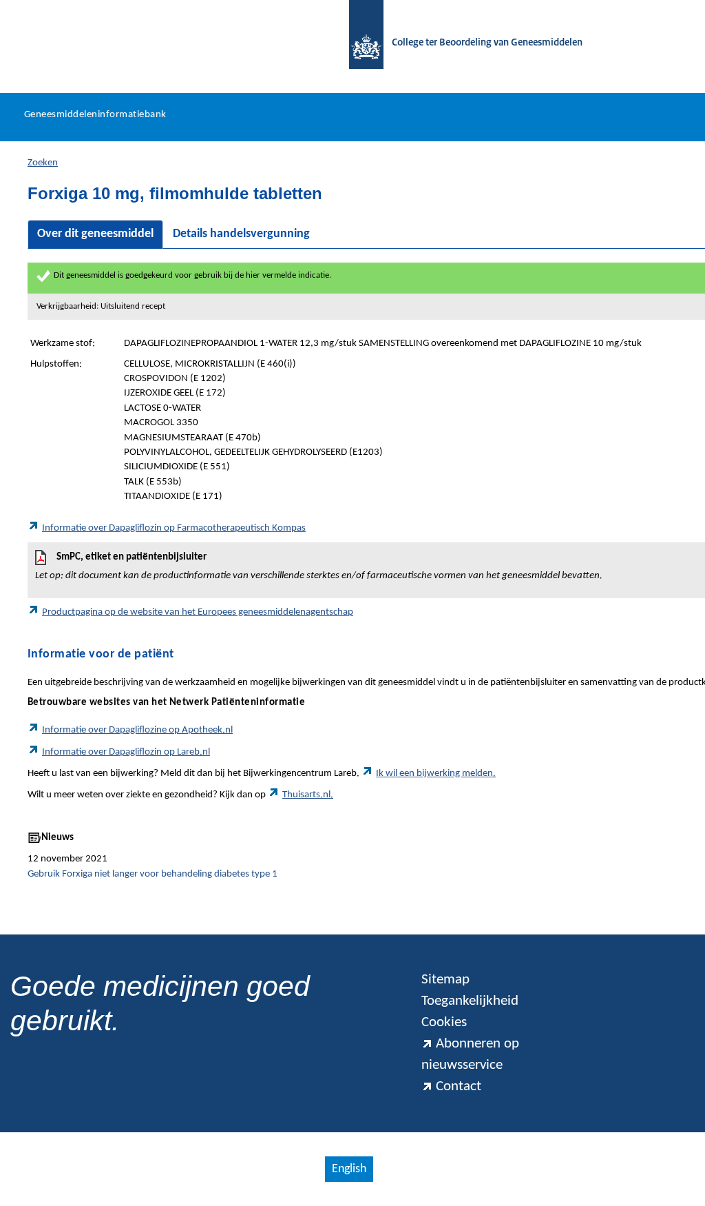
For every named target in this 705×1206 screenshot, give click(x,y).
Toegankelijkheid (469, 1001)
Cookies (444, 1022)
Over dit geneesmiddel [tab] (95, 234)
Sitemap (445, 979)
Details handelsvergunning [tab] (241, 234)
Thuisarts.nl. (307, 795)
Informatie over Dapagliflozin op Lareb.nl (126, 752)
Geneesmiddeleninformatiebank (95, 115)
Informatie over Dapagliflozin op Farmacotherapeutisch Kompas (174, 528)
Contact (458, 1086)
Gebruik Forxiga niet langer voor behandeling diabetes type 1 (152, 874)
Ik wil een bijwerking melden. (436, 773)
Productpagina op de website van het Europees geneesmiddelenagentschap (197, 612)
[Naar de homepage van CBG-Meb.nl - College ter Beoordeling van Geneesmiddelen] (359, 43)
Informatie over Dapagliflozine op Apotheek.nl (137, 730)
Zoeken (43, 163)
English (349, 1169)
